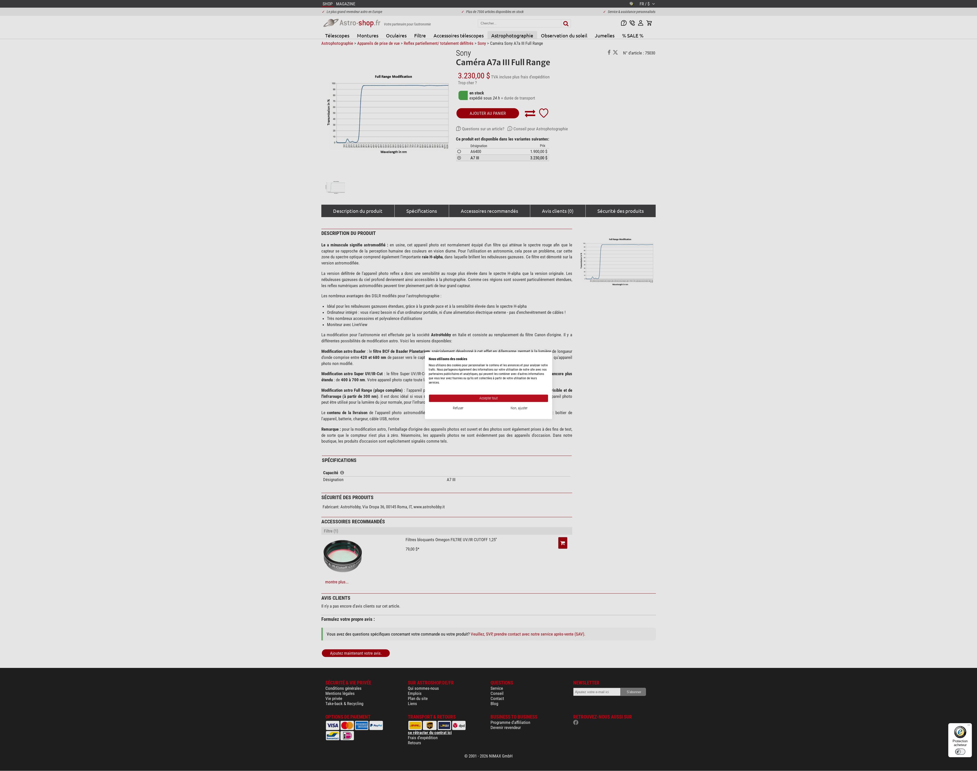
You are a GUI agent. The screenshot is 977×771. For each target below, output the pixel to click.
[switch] (960, 752)
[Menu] (969, 726)
